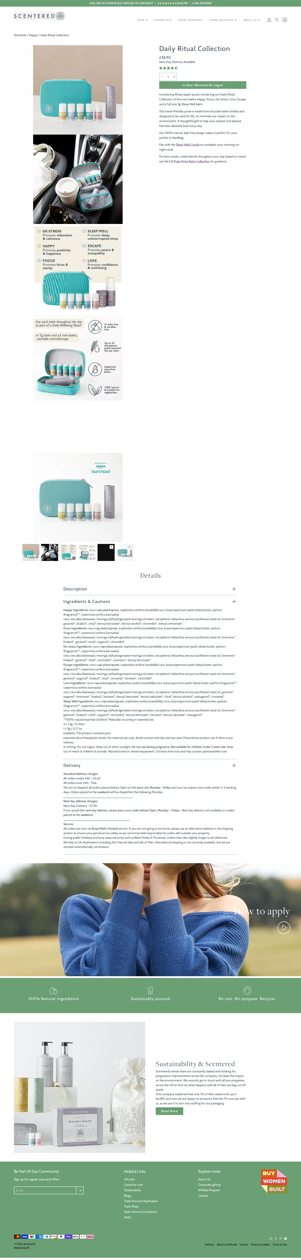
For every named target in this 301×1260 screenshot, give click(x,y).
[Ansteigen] (174, 77)
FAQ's (127, 1217)
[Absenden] (80, 1190)
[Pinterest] (280, 1238)
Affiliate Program (209, 1190)
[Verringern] (161, 77)
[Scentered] (39, 16)
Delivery (72, 765)
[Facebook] (275, 1238)
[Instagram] (270, 1238)
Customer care (133, 1184)
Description (75, 588)
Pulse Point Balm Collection (192, 161)
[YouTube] (285, 1238)
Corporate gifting (209, 1184)
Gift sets (129, 1179)
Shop (140, 20)
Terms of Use (280, 1244)
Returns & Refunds (227, 1244)
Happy (33, 35)
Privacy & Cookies (260, 1244)
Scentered (29, 1244)
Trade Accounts (222, 20)
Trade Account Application (141, 1201)
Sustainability (132, 1190)
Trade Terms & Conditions (140, 1212)
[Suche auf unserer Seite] (277, 20)
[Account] (269, 20)
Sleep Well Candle (188, 144)
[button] (168, 68)
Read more (169, 1111)
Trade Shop (131, 1206)
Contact (244, 1244)
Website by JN (21, 1247)
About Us (204, 1179)
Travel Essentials (190, 20)
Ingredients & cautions (86, 601)
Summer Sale (162, 20)
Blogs (127, 1195)
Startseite (20, 35)
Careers (203, 1195)
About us (250, 20)
